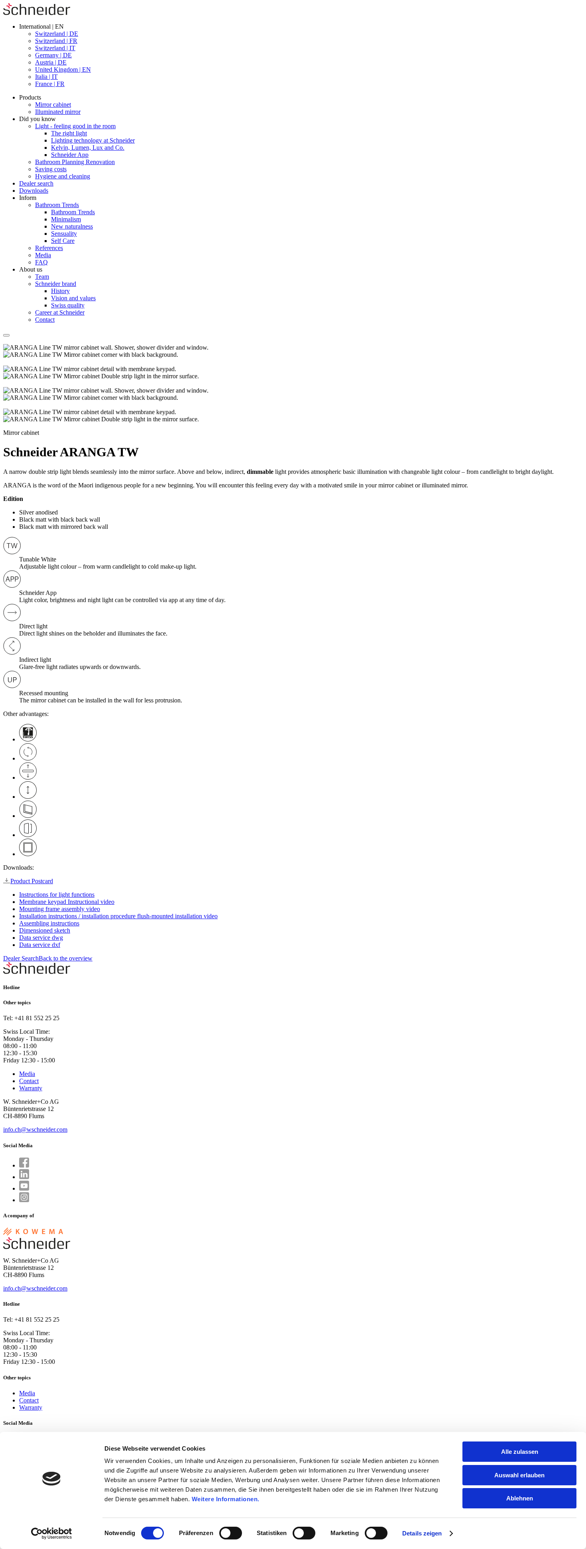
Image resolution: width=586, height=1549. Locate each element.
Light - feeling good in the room (75, 126)
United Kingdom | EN (63, 69)
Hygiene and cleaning (62, 176)
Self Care (63, 240)
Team (42, 276)
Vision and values (73, 298)
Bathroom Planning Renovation (75, 161)
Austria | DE (51, 62)
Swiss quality (68, 305)
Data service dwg (41, 937)
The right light (69, 133)
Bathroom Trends (57, 204)
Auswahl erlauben (519, 1475)
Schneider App (69, 154)
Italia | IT (46, 76)
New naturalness (72, 226)
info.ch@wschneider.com (35, 1129)
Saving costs (51, 169)
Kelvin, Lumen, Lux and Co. (87, 147)
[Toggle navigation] (6, 335)
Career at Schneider (60, 312)
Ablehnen (519, 1498)
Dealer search (36, 183)
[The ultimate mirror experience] (36, 13)
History (60, 291)
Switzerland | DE (56, 33)
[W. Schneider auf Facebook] (24, 1165)
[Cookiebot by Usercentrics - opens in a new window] (52, 1533)
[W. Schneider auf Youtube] (24, 1188)
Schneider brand (55, 283)
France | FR (50, 83)
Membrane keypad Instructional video (66, 901)
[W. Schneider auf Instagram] (24, 1200)
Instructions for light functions (56, 894)
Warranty (30, 1088)
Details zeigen (422, 1533)
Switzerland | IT (55, 48)
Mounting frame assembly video (59, 909)
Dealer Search (21, 958)
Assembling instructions (49, 923)
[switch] (230, 1533)
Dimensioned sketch (44, 930)
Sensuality (64, 233)
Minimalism (66, 219)
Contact (45, 319)
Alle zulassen (519, 1451)
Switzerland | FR (56, 40)
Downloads (33, 190)
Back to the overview (65, 958)
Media (43, 255)
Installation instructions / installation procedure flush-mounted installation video (118, 916)
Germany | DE (53, 55)
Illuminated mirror (58, 111)
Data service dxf (39, 944)
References (49, 247)
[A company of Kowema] (33, 1233)
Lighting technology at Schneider (93, 140)
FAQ (41, 262)
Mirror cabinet (53, 104)
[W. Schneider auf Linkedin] (24, 1176)
